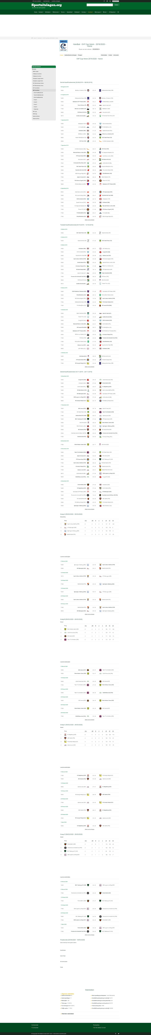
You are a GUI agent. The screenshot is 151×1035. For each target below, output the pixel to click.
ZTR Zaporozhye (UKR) (81, 155)
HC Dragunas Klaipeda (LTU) (108, 152)
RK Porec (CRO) (83, 141)
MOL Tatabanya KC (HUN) (80, 419)
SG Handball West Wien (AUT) (108, 115)
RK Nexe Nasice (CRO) (82, 390)
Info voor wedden (36, 1)
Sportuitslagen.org (37, 5)
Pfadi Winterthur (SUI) (107, 173)
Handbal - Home (35, 63)
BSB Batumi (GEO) (106, 108)
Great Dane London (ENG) (108, 156)
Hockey (84, 12)
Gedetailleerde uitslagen (71, 55)
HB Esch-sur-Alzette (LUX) (80, 108)
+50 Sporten (112, 12)
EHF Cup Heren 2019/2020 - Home (50, 38)
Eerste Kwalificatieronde (38, 92)
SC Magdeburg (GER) (106, 386)
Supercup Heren (36, 118)
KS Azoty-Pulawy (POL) (81, 266)
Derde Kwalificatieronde (38, 97)
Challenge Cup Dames (37, 73)
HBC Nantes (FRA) (82, 429)
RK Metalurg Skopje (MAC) (107, 400)
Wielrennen (56, 12)
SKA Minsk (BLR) (105, 280)
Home (35, 12)
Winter (104, 12)
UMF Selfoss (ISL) (106, 248)
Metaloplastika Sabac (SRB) (107, 90)
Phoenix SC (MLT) (106, 180)
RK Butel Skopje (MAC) (81, 269)
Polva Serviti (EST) (106, 112)
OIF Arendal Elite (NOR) (107, 305)
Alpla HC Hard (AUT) (107, 105)
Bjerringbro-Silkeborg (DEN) (108, 426)
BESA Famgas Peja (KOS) (80, 173)
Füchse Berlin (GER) (106, 383)
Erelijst (110, 55)
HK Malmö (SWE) (82, 130)
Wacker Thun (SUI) (106, 283)
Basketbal (69, 12)
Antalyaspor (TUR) (82, 123)
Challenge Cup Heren (37, 76)
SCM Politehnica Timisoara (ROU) (79, 291)
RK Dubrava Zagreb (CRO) (80, 180)
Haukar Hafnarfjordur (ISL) (80, 137)
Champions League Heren (38, 80)
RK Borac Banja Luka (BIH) (107, 101)
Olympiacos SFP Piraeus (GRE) (79, 101)
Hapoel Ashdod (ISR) (106, 232)
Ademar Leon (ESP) (107, 255)
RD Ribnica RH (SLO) (82, 112)
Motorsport (98, 12)
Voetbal (41, 12)
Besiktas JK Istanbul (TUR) (80, 90)
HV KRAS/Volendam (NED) (108, 141)
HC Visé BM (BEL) (82, 127)
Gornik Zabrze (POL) (81, 262)
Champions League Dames (38, 78)
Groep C (35, 104)
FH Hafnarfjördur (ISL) (107, 127)
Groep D (35, 106)
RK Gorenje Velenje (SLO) (108, 302)
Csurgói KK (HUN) (106, 252)
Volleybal (76, 12)
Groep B (35, 102)
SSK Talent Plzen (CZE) (107, 137)
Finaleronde (36, 109)
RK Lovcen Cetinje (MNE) (108, 170)
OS (118, 12)
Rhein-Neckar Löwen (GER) (108, 422)
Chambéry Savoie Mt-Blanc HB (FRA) (78, 433)
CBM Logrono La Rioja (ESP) (80, 397)
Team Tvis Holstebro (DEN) (108, 412)
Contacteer (35, 1027)
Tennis (62, 12)
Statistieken (104, 55)
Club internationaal (36, 66)
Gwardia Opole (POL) (81, 436)
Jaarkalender (46, 1)
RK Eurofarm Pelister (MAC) (107, 294)
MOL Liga (35, 111)
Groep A (35, 99)
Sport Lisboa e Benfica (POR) (80, 258)
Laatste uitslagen (56, 1)
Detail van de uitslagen (89, 219)
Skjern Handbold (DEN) (107, 273)
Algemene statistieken (68, 994)
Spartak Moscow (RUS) (107, 130)
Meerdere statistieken (68, 1014)
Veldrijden (47, 12)
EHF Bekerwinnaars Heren (38, 85)
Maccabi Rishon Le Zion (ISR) (79, 152)
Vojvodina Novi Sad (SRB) (80, 170)
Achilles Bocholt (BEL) (81, 115)
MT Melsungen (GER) (81, 393)
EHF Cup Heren (36, 90)
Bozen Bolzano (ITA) (82, 105)
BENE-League (35, 71)
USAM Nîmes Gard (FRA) (108, 379)
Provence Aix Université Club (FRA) (78, 276)
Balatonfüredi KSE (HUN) (81, 415)
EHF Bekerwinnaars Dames (38, 83)
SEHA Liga (35, 113)
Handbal (90, 12)
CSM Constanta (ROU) (107, 123)
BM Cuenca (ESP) (82, 408)
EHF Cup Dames (36, 87)
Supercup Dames (36, 116)
